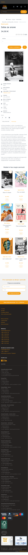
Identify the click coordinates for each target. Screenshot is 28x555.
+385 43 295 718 (5, 332)
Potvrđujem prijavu (14, 293)
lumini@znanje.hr (5, 418)
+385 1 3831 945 (5, 497)
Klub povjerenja (4, 318)
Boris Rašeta (7, 223)
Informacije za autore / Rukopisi (8, 353)
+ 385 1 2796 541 (5, 506)
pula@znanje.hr (5, 382)
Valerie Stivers (21, 190)
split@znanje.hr (5, 409)
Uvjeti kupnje (4, 320)
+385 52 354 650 (5, 341)
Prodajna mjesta (5, 312)
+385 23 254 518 (5, 337)
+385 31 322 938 (5, 461)
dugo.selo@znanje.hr (6, 481)
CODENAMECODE (23, 551)
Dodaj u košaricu (14, 47)
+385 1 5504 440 (5, 334)
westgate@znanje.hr (6, 454)
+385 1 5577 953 (5, 343)
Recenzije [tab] (14, 121)
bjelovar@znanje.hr (6, 472)
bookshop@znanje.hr (6, 373)
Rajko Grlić (5, 256)
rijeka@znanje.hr (5, 391)
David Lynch (7, 190)
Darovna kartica (4, 324)
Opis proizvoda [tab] (5, 121)
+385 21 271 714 (5, 408)
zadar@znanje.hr (5, 427)
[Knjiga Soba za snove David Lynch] (2, 117)
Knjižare (3, 2)
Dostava (3, 322)
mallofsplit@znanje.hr (6, 490)
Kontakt (3, 310)
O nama (3, 308)
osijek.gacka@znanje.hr (7, 463)
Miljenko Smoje (21, 256)
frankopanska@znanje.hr (7, 445)
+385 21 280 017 (5, 488)
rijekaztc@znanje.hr (6, 436)
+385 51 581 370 (5, 435)
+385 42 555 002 (5, 417)
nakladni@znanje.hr (5, 349)
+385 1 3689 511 (5, 351)
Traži (23, 11)
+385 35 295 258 (5, 339)
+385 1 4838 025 (5, 479)
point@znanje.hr (5, 499)
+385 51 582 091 (5, 336)
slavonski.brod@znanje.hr (7, 400)
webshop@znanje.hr (5, 330)
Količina (4, 38)
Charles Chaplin (21, 223)
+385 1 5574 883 (5, 444)
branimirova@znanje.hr (7, 508)
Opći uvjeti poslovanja (6, 314)
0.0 (26, 34)
